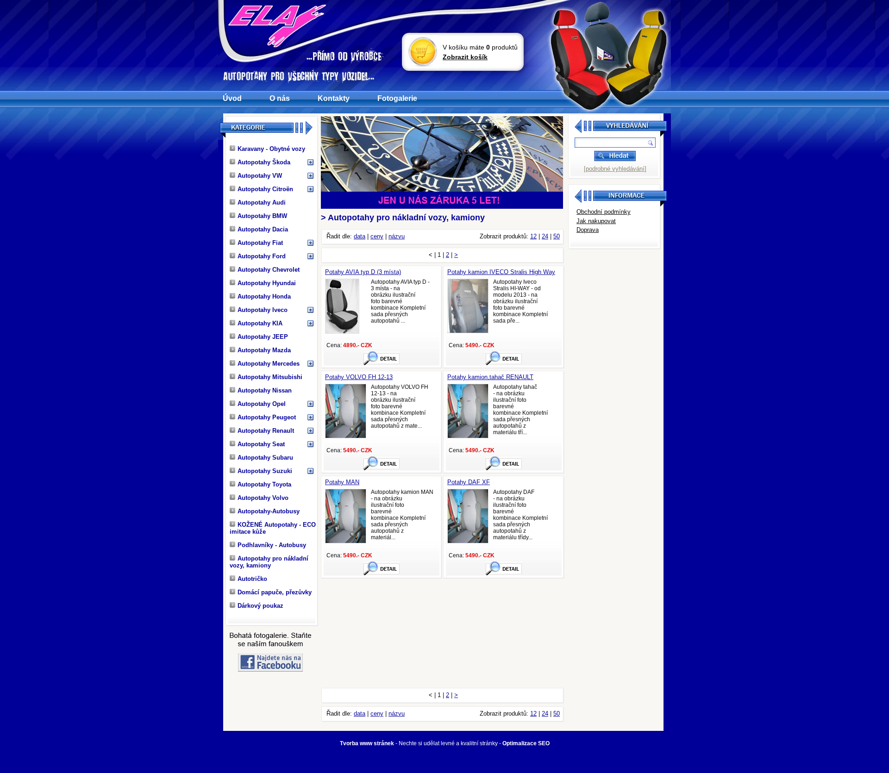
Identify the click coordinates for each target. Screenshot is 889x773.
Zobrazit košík (465, 57)
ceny (376, 236)
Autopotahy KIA (260, 323)
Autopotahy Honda (264, 296)
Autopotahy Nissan (265, 390)
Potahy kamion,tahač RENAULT (490, 377)
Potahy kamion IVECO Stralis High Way (501, 271)
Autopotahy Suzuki (265, 471)
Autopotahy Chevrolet (269, 269)
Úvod (232, 98)
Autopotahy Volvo (263, 497)
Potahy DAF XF (468, 482)
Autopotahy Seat (261, 444)
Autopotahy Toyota (264, 484)
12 (533, 236)
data (359, 236)
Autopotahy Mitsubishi (270, 377)
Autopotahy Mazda (264, 350)
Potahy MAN (342, 482)
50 (556, 236)
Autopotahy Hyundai (267, 283)
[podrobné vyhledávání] (615, 168)
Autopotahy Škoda (264, 162)
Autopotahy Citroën (265, 189)
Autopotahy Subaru (265, 457)
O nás (279, 98)
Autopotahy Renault (266, 430)
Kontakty (334, 98)
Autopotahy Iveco (263, 309)
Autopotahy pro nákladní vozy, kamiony (269, 562)
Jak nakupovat (596, 221)
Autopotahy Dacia (263, 229)
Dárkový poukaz (260, 605)
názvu (396, 236)
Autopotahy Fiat (260, 242)
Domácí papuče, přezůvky (275, 592)
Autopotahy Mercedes (269, 363)
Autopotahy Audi (262, 202)
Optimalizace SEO (526, 743)
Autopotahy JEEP (263, 336)
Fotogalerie (397, 98)
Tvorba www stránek (367, 743)
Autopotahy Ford (262, 256)
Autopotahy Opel (262, 403)
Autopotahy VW (260, 175)
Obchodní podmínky (603, 211)
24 (545, 236)
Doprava (587, 229)
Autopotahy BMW (262, 215)
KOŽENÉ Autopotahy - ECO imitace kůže (273, 528)
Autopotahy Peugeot (267, 417)
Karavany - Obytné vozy (271, 148)
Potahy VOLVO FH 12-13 (359, 377)
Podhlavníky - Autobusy (272, 545)
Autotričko (252, 578)
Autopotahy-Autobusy (269, 511)
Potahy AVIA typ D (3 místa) (363, 271)
